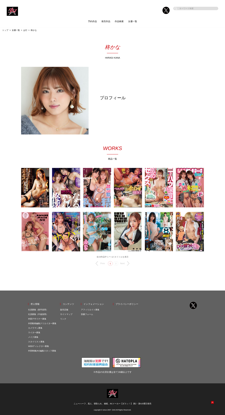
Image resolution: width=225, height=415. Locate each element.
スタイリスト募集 (36, 342)
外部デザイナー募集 (37, 319)
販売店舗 (64, 310)
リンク (63, 319)
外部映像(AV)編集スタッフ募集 (42, 351)
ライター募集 (34, 332)
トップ (5, 30)
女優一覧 (132, 21)
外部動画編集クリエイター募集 (42, 323)
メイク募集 (33, 337)
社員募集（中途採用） (38, 314)
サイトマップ (66, 314)
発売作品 (105, 21)
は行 (25, 30)
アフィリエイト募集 (90, 310)
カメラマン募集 (35, 328)
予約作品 (92, 21)
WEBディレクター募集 (38, 346)
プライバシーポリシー (127, 304)
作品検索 (119, 21)
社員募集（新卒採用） (38, 310)
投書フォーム (87, 314)
